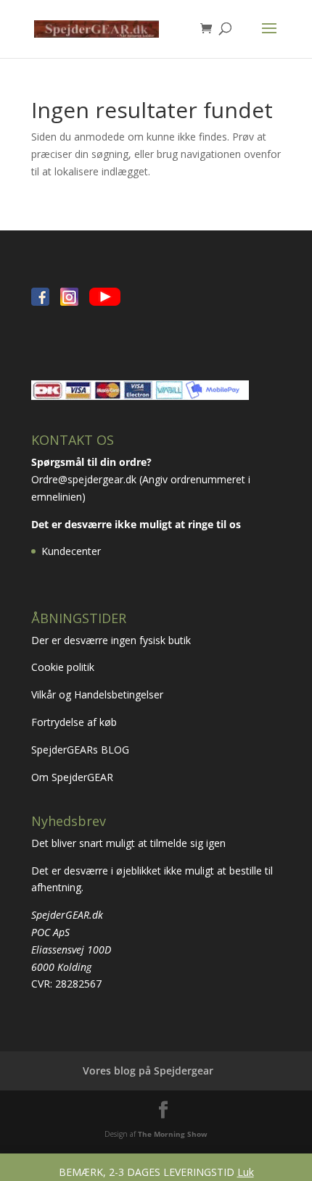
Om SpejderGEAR (72, 777)
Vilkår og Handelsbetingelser (98, 694)
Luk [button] (245, 1172)
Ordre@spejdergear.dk (83, 479)
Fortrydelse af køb (75, 722)
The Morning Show (173, 1134)
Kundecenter (71, 551)
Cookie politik (64, 667)
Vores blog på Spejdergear (148, 1070)
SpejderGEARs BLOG (80, 749)
